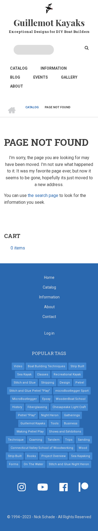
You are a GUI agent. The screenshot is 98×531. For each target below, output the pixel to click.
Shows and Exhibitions (65, 431)
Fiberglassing (37, 407)
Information (54, 68)
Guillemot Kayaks (49, 22)
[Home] (49, 8)
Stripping (47, 382)
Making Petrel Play (30, 431)
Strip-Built (15, 456)
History (17, 407)
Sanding (84, 440)
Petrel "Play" (27, 415)
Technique (16, 440)
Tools (55, 423)
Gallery (69, 77)
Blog (15, 77)
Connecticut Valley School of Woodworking (42, 448)
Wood (83, 448)
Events (40, 77)
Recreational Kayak (67, 374)
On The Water (33, 464)
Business (70, 423)
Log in (49, 333)
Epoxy (46, 399)
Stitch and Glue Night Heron (69, 464)
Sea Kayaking (80, 456)
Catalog (18, 68)
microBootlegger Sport (71, 391)
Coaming (35, 440)
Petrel (79, 382)
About (16, 86)
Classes (42, 374)
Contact (49, 316)
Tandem (54, 440)
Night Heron (50, 415)
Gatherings (72, 415)
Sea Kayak (24, 374)
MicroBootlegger (24, 399)
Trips (68, 440)
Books (31, 456)
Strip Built (77, 366)
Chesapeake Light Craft (69, 407)
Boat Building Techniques (46, 366)
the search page (43, 195)
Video (18, 366)
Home (49, 277)
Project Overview (53, 456)
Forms (13, 464)
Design (65, 382)
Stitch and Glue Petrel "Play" (29, 391)
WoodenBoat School (70, 399)
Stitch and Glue (25, 382)
